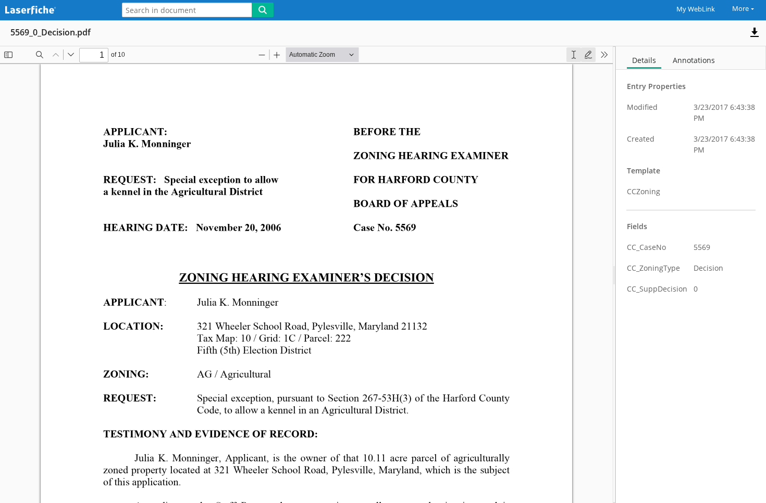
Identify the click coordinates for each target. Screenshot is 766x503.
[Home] (54, 11)
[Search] (263, 10)
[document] (691, 274)
